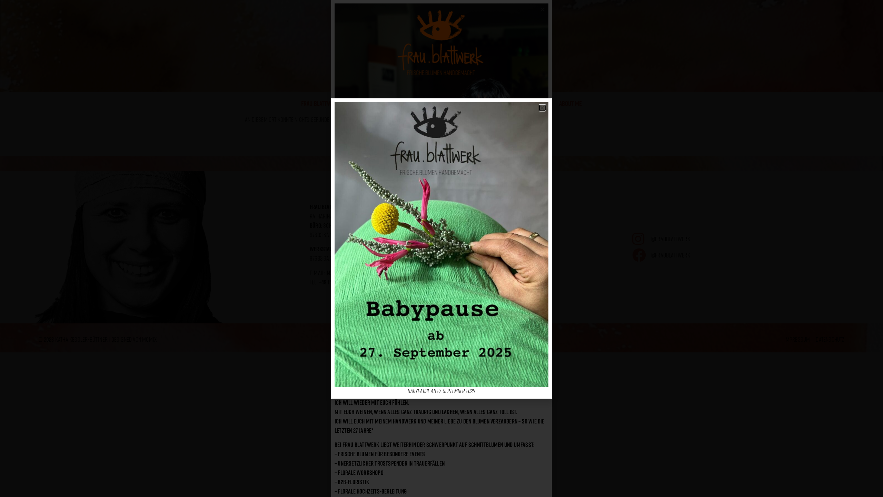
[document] (441, 248)
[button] (542, 107)
